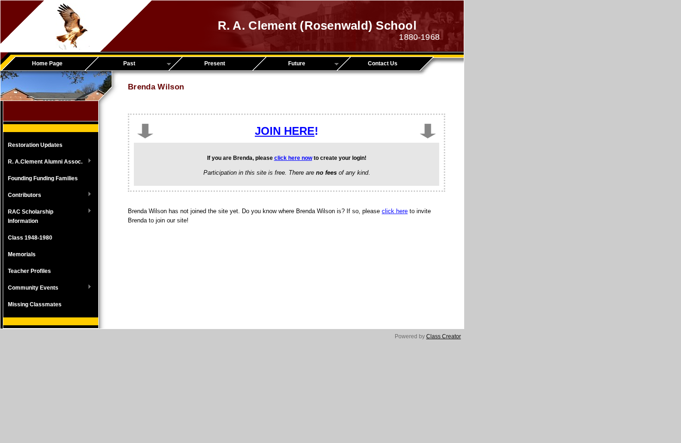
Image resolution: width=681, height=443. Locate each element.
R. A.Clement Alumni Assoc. (42, 162)
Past (113, 64)
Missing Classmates (35, 304)
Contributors (22, 195)
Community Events (30, 288)
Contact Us (382, 63)
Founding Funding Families (43, 178)
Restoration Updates (35, 145)
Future (282, 64)
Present (214, 63)
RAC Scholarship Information (28, 216)
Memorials (22, 254)
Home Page (47, 63)
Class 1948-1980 (30, 237)
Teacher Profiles (29, 271)
